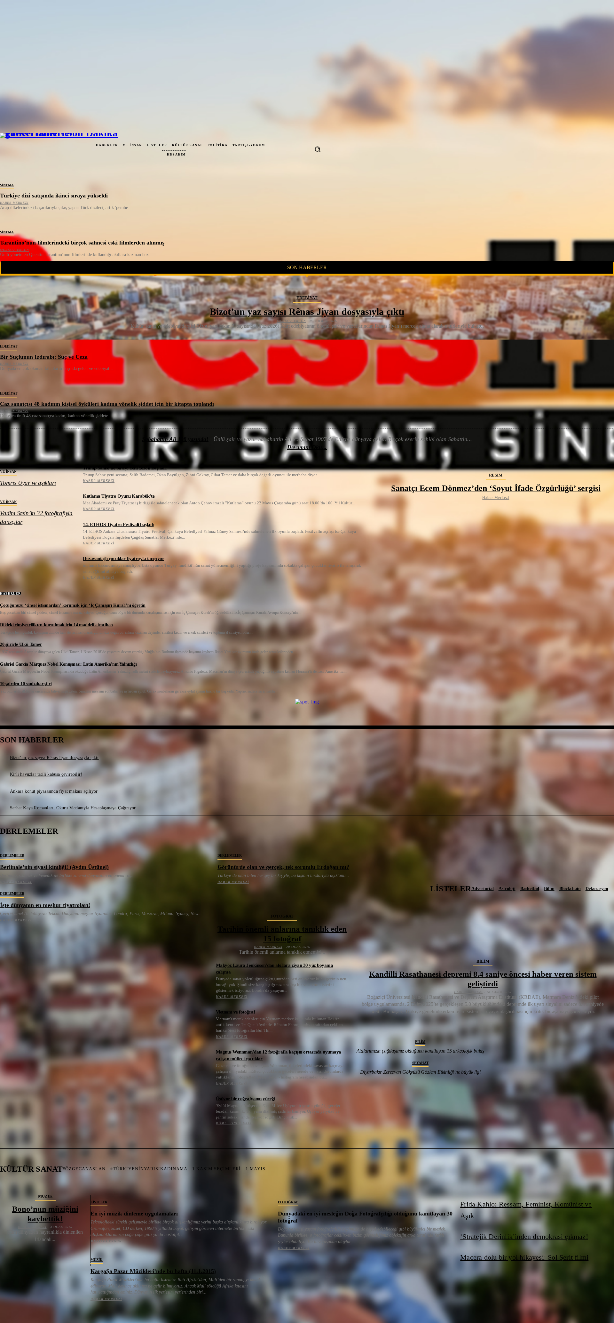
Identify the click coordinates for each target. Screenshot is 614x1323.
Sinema (7, 185)
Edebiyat (307, 297)
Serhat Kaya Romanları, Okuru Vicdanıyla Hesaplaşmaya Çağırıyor (73, 808)
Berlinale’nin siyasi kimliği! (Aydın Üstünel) (54, 867)
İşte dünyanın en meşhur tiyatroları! (45, 905)
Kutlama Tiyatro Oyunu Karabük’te (118, 496)
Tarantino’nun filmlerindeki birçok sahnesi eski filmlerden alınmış (82, 242)
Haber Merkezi (14, 202)
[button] (317, 149)
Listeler (99, 1202)
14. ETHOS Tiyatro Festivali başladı (118, 524)
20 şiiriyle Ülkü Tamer (21, 644)
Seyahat (420, 1063)
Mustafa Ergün (14, 250)
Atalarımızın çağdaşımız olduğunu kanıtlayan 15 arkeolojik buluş (420, 1051)
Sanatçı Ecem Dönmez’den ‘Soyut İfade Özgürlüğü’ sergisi (496, 488)
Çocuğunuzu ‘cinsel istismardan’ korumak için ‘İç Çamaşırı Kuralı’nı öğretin (73, 605)
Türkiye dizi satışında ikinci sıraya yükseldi (54, 195)
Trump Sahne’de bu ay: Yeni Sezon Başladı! (125, 467)
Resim (495, 475)
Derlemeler (12, 855)
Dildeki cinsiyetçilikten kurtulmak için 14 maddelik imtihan (56, 624)
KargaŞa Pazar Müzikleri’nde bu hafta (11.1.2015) (153, 1271)
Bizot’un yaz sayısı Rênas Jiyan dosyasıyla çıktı (307, 311)
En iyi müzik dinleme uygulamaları (134, 1213)
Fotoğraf (282, 916)
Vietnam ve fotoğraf (235, 1011)
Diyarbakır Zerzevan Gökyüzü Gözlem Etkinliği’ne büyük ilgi (420, 1072)
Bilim (482, 961)
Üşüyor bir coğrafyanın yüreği (245, 1098)
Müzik (45, 1196)
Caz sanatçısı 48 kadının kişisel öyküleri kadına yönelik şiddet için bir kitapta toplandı (107, 404)
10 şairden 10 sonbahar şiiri (25, 683)
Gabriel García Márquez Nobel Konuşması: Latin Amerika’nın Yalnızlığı (68, 664)
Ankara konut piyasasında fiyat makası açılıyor (54, 791)
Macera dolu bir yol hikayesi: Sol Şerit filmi (524, 1257)
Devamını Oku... (307, 447)
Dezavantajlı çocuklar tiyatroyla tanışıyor (123, 558)
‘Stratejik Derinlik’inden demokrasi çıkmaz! (524, 1236)
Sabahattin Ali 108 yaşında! (175, 439)
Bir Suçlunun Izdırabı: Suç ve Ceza (44, 357)
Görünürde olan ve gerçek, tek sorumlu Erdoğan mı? (283, 867)
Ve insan (8, 471)
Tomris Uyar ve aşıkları (28, 482)
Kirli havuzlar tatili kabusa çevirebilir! (46, 774)
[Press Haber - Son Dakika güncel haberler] (26, 149)
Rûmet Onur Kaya (234, 1123)
